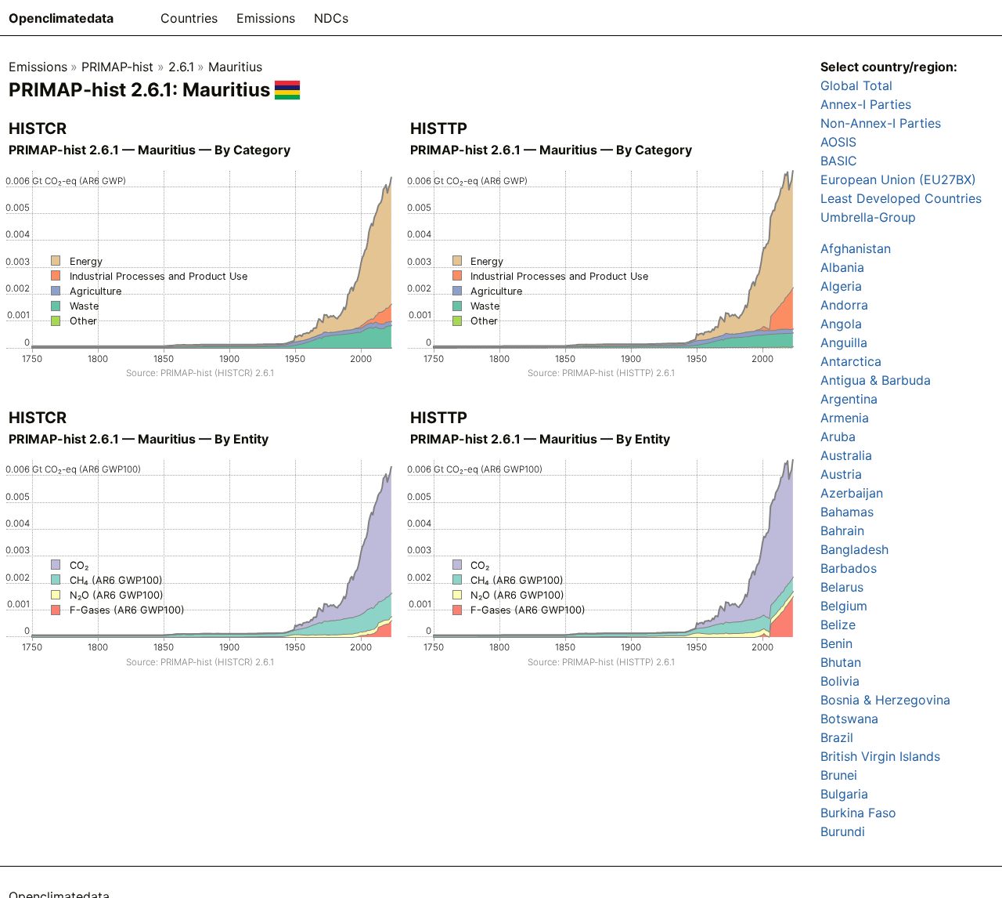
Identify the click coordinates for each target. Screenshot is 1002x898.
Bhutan (840, 662)
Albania (842, 267)
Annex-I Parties (865, 104)
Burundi (842, 831)
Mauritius (235, 66)
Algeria (841, 286)
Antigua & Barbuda (875, 380)
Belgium (843, 606)
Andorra (844, 305)
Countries (189, 18)
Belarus (841, 587)
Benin (836, 643)
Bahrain (842, 530)
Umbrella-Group (868, 217)
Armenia (844, 417)
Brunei (838, 775)
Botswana (849, 718)
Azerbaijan (851, 493)
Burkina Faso (858, 812)
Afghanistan (855, 248)
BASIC (838, 160)
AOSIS (838, 142)
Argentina (849, 399)
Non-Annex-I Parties (880, 123)
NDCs (331, 18)
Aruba (838, 436)
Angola (841, 323)
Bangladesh (854, 549)
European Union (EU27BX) (898, 179)
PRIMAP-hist (117, 66)
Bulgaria (844, 794)
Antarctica (850, 361)
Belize (838, 624)
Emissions (265, 18)
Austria (841, 474)
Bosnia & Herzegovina (885, 700)
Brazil (836, 737)
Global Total (856, 85)
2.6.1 (181, 66)
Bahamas (847, 512)
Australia (846, 455)
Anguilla (843, 342)
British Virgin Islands (880, 756)
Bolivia (840, 681)
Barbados (848, 568)
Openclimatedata (61, 18)
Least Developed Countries (901, 198)
